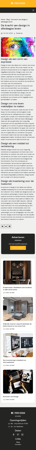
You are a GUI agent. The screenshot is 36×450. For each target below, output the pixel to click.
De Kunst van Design (11, 397)
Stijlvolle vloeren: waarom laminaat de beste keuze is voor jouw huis (17, 325)
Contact (18, 444)
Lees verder (10, 293)
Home (3, 19)
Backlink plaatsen (18, 248)
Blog (8, 19)
